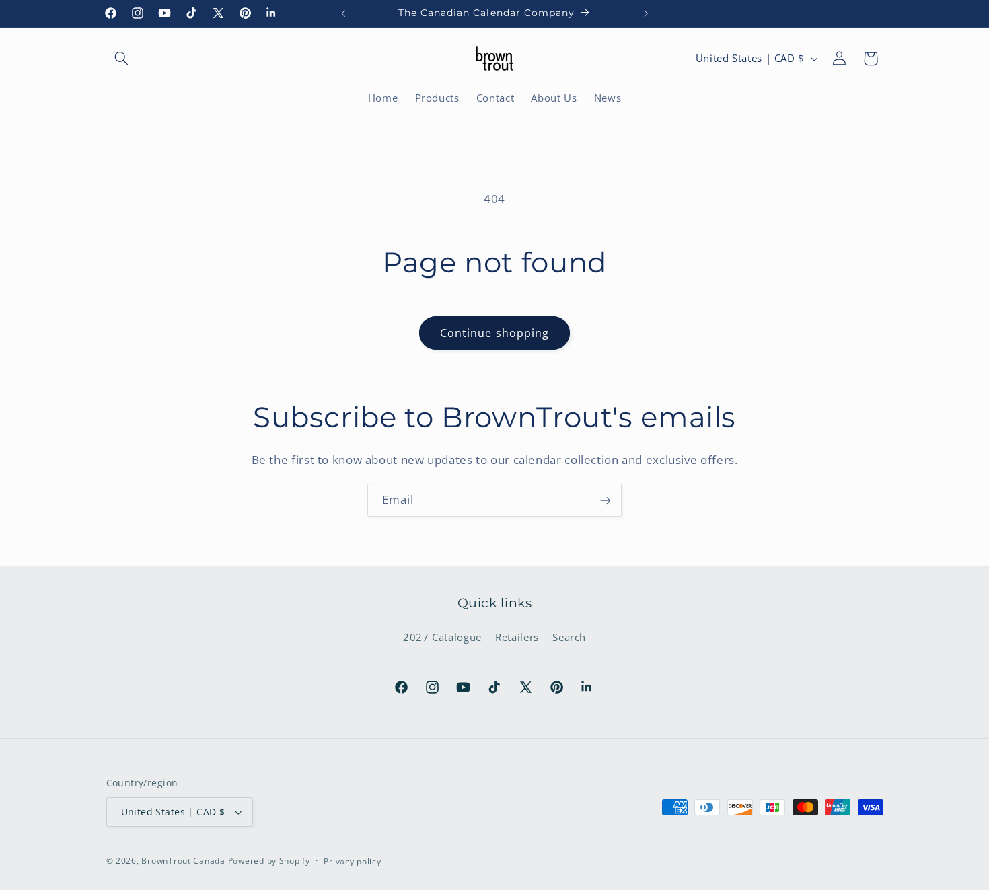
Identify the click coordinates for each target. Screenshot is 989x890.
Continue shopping (494, 333)
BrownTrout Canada (183, 861)
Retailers (517, 637)
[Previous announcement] (343, 13)
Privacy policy (352, 861)
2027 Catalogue (442, 637)
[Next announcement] (646, 13)
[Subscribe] (605, 500)
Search (569, 637)
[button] (121, 58)
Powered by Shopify (269, 861)
